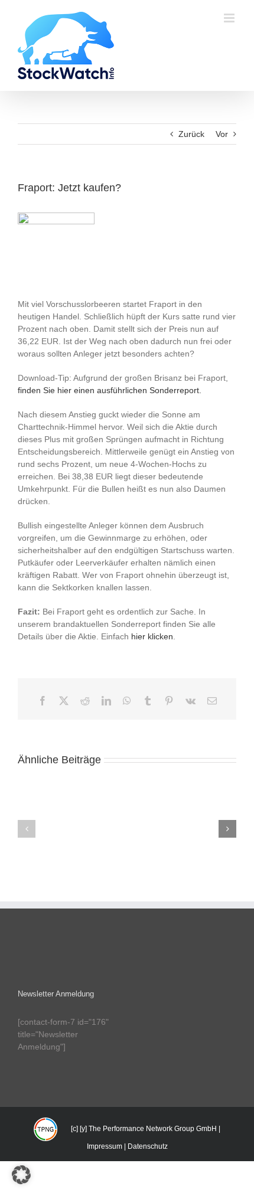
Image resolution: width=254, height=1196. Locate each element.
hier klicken (152, 636)
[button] (26, 829)
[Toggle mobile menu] (230, 18)
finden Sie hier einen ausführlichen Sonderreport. (109, 390)
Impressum (104, 1146)
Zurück (191, 134)
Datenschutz (148, 1146)
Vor (222, 134)
